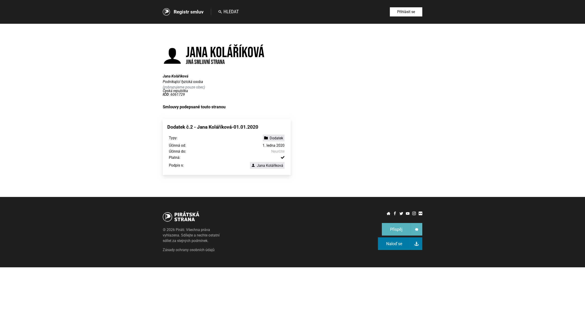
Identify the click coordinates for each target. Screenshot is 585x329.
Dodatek (276, 138)
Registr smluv (189, 12)
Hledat (231, 11)
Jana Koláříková (270, 165)
